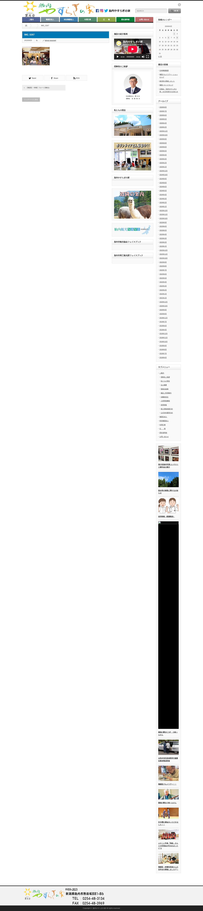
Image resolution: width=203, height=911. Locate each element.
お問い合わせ (144, 19)
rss (179, 4)
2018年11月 (164, 337)
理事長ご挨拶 (165, 377)
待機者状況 (164, 397)
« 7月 (160, 56)
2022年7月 (163, 270)
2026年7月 (163, 111)
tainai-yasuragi (50, 40)
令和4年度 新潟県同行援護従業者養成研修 (168, 759)
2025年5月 (163, 151)
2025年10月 (164, 135)
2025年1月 (163, 167)
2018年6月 (163, 357)
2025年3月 (163, 159)
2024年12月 (164, 171)
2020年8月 (163, 314)
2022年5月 (163, 278)
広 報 (106, 19)
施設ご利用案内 (166, 393)
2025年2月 (163, 163)
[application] (132, 49)
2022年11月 (164, 254)
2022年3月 (163, 286)
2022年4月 (163, 282)
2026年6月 (163, 115)
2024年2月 (163, 202)
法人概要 (164, 385)
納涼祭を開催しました (167, 81)
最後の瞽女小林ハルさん (167, 803)
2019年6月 (163, 326)
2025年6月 (163, 147)
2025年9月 (163, 139)
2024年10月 (164, 175)
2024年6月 (163, 186)
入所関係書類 (165, 401)
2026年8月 (163, 107)
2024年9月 (163, 179)
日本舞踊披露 (164, 70)
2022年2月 (163, 290)
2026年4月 (163, 123)
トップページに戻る (31, 99)
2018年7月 (163, 353)
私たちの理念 (165, 381)
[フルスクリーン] (147, 56)
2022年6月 (163, 274)
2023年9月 (163, 222)
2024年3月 (163, 198)
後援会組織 (164, 389)
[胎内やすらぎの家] (58, 16)
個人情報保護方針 (167, 409)
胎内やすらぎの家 (99, 908)
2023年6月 (163, 226)
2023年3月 (163, 238)
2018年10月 (164, 341)
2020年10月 (164, 306)
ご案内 (31, 19)
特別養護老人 (69, 19)
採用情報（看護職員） (166, 517)
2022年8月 (163, 266)
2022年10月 (164, 258)
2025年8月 (163, 143)
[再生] (117, 56)
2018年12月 (164, 333)
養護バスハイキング (166, 85)
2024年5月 (163, 190)
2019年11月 (164, 318)
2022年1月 (163, 294)
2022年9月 (163, 262)
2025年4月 (163, 155)
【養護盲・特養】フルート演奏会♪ (38, 87)
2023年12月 (164, 210)
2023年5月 (163, 230)
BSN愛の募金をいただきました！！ (168, 823)
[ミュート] (143, 56)
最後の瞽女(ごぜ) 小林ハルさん (168, 733)
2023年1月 (163, 246)
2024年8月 (163, 183)
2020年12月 (164, 302)
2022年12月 (164, 250)
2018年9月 (163, 345)
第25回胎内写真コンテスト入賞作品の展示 (168, 466)
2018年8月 (163, 349)
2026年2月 (163, 127)
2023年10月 (164, 218)
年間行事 (87, 19)
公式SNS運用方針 (167, 413)
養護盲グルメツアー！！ (167, 784)
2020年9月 (163, 310)
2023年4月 (163, 234)
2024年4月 (163, 194)
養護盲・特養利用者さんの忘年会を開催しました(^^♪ (168, 868)
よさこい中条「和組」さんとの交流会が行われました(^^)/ (168, 845)
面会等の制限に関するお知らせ (168, 492)
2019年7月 (163, 321)
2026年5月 (163, 119)
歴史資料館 (125, 19)
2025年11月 (164, 131)
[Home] (26, 25)
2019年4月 (163, 330)
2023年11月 (164, 214)
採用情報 (164, 405)
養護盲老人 (50, 19)
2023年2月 (163, 242)
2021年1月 (163, 298)
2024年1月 (163, 206)
